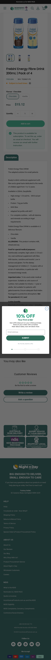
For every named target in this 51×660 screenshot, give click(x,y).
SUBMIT (25, 338)
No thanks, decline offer (25, 344)
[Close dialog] (46, 308)
